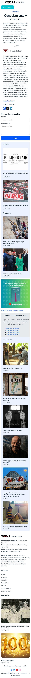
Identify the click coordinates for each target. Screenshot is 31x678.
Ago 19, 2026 (6, 177)
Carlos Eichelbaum (8, 101)
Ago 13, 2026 (6, 245)
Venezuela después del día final (12, 274)
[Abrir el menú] (2, 2)
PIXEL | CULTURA (7, 7)
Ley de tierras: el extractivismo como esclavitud (14, 399)
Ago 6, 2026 (6, 402)
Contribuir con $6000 (12, 332)
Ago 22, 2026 (5, 630)
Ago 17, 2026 (6, 209)
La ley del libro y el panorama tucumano (15, 526)
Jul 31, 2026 (6, 528)
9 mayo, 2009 (15, 45)
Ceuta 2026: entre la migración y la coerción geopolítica (13, 242)
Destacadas (7, 339)
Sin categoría (15, 11)
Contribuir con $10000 (13, 334)
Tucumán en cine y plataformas (12, 368)
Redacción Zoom (16, 51)
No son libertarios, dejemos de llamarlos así (15, 174)
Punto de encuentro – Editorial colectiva (12, 310)
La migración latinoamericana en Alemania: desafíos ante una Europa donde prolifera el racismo (14, 494)
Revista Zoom (17, 536)
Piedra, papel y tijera (7, 660)
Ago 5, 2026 (6, 432)
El (4, 213)
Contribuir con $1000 (12, 328)
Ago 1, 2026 (6, 498)
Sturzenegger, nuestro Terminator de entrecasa (14, 461)
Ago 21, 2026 (5, 662)
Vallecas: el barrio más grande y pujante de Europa (15, 206)
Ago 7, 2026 (6, 370)
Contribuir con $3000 (12, 330)
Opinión (6, 144)
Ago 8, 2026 (6, 276)
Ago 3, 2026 (6, 464)
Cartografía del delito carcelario (12, 430)
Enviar (15, 138)
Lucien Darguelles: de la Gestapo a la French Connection (15, 627)
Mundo (8, 213)
